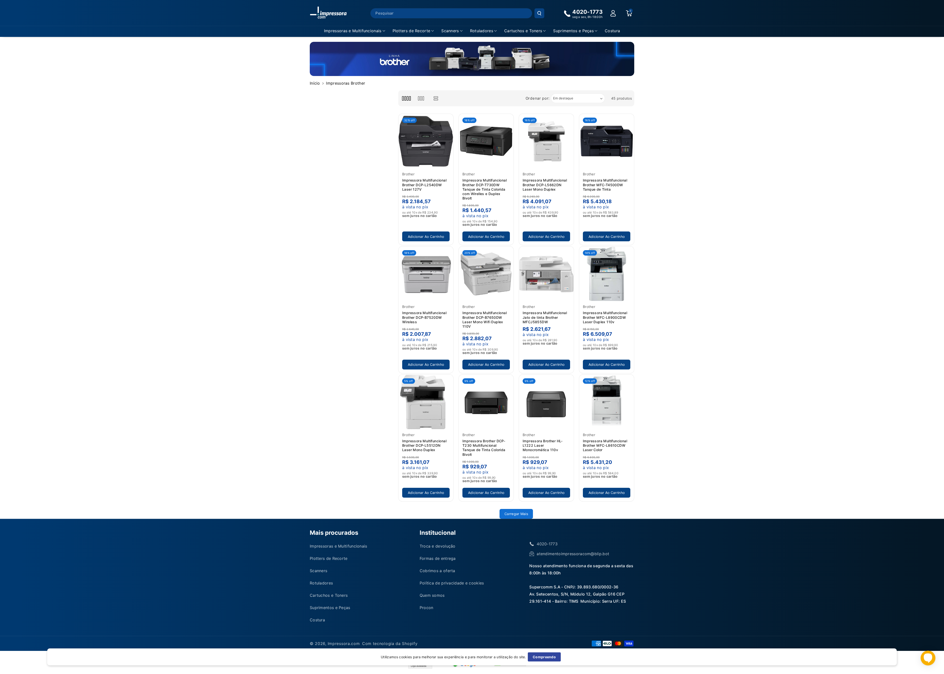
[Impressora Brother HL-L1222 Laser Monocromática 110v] (546, 402)
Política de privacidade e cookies (452, 583)
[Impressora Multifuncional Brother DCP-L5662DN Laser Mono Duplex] (546, 141)
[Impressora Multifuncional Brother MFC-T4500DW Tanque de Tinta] (606, 141)
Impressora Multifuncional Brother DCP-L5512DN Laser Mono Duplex (424, 445)
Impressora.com (344, 643)
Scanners (450, 30)
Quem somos (432, 595)
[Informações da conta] (613, 13)
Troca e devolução (438, 546)
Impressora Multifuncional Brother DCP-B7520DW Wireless (424, 317)
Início (315, 83)
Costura (317, 619)
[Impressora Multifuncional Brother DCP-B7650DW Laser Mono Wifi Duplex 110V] (486, 273)
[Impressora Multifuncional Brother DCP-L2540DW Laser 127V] (425, 141)
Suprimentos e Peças (573, 30)
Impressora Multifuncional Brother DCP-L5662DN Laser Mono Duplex (545, 184)
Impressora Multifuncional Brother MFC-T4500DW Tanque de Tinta (605, 184)
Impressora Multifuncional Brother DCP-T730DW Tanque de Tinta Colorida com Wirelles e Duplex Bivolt (484, 189)
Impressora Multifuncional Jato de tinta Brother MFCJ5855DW (545, 317)
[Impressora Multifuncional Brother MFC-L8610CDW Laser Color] (606, 402)
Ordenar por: (538, 98)
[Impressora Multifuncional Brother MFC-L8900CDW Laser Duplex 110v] (606, 273)
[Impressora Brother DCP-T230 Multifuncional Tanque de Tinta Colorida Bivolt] (486, 402)
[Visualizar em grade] (406, 98)
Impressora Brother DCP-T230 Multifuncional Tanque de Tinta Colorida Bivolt (483, 448)
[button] (354, 30)
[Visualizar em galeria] (421, 98)
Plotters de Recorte (411, 30)
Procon (426, 607)
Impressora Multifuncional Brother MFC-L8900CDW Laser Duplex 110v (605, 317)
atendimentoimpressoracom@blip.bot (573, 553)
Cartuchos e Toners (523, 30)
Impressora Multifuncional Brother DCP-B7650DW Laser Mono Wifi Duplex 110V (484, 319)
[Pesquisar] (539, 13)
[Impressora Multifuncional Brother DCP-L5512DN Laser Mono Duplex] (425, 402)
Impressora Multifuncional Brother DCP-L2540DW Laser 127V (424, 184)
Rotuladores (481, 30)
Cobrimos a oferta (437, 570)
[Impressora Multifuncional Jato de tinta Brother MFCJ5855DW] (546, 273)
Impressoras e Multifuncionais (353, 30)
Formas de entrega (438, 558)
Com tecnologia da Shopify (390, 643)
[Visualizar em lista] (436, 98)
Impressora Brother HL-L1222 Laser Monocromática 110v (543, 445)
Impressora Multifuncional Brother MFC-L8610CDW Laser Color (605, 445)
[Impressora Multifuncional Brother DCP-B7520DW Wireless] (425, 273)
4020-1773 (547, 543)
